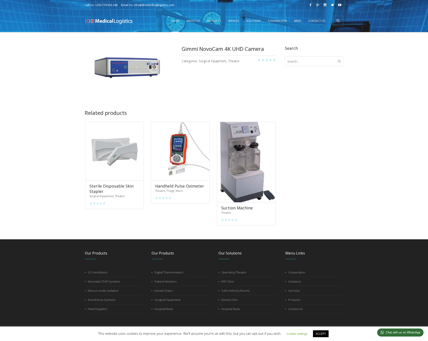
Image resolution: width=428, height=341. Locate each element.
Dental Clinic (229, 300)
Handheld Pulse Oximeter (179, 186)
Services (294, 291)
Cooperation (296, 272)
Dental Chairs (163, 291)
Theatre (233, 61)
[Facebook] (310, 5)
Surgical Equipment (212, 61)
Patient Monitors (165, 281)
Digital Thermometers (168, 272)
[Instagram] (325, 5)
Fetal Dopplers (97, 309)
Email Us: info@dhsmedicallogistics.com (147, 5)
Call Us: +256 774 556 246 (101, 5)
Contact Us (295, 309)
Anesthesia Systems (101, 300)
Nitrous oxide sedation (103, 291)
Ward (179, 191)
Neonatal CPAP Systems (104, 281)
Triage (170, 191)
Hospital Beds (163, 309)
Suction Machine (237, 208)
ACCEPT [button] (321, 334)
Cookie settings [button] (297, 334)
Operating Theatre (233, 272)
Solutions (294, 281)
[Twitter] (332, 5)
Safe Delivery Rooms (235, 291)
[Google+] (317, 5)
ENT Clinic (227, 281)
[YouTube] (339, 5)
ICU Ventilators (98, 272)
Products (294, 300)
